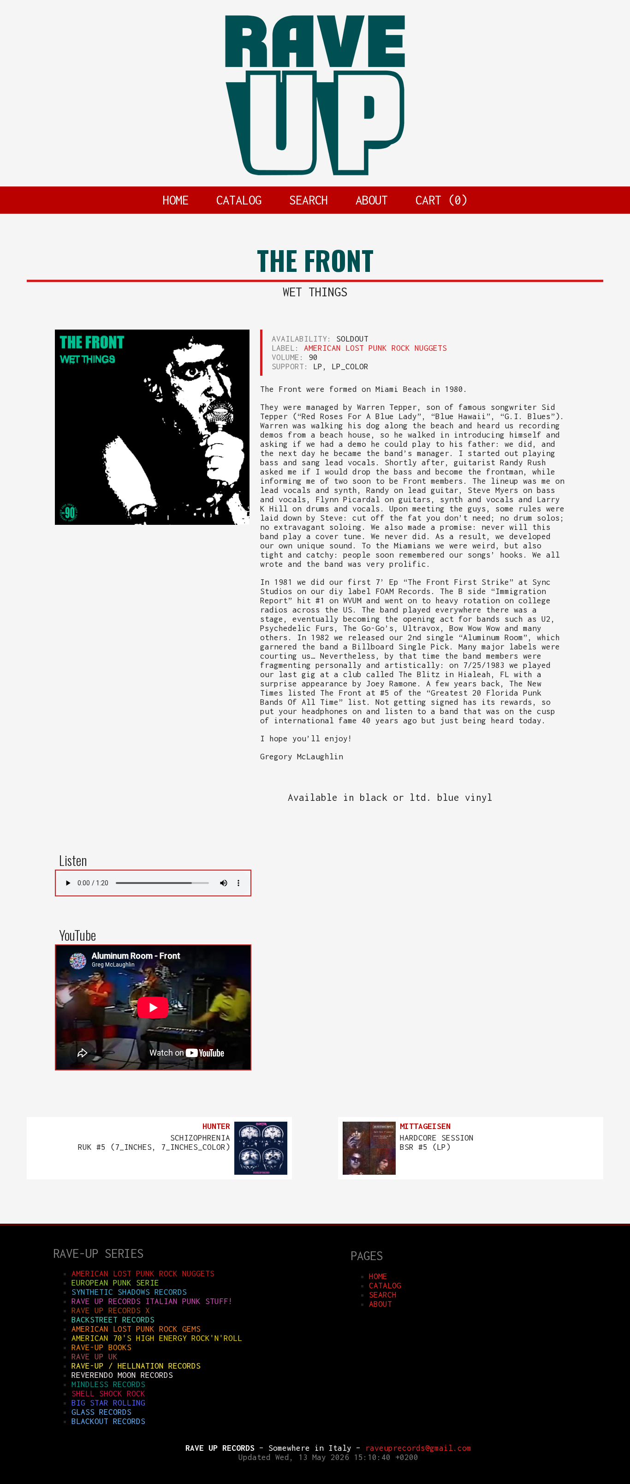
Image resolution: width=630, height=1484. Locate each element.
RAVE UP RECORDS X (110, 1310)
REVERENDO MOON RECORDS (122, 1375)
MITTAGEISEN (425, 1126)
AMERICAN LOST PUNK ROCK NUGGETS (375, 348)
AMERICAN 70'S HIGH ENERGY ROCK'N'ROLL (156, 1338)
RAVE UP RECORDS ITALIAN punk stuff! (152, 1301)
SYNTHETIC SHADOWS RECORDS (129, 1292)
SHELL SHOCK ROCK (108, 1393)
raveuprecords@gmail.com (418, 1448)
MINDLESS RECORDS (108, 1384)
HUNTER (216, 1126)
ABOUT (372, 200)
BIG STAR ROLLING (108, 1402)
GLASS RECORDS (101, 1412)
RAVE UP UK (94, 1356)
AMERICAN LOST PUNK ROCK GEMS (136, 1329)
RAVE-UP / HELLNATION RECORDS (136, 1365)
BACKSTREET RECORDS (113, 1319)
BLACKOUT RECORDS (108, 1421)
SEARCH (308, 200)
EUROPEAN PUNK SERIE (115, 1282)
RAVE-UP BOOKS (101, 1347)
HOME (176, 200)
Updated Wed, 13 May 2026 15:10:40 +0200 (328, 1457)
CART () (441, 200)
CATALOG (239, 200)
